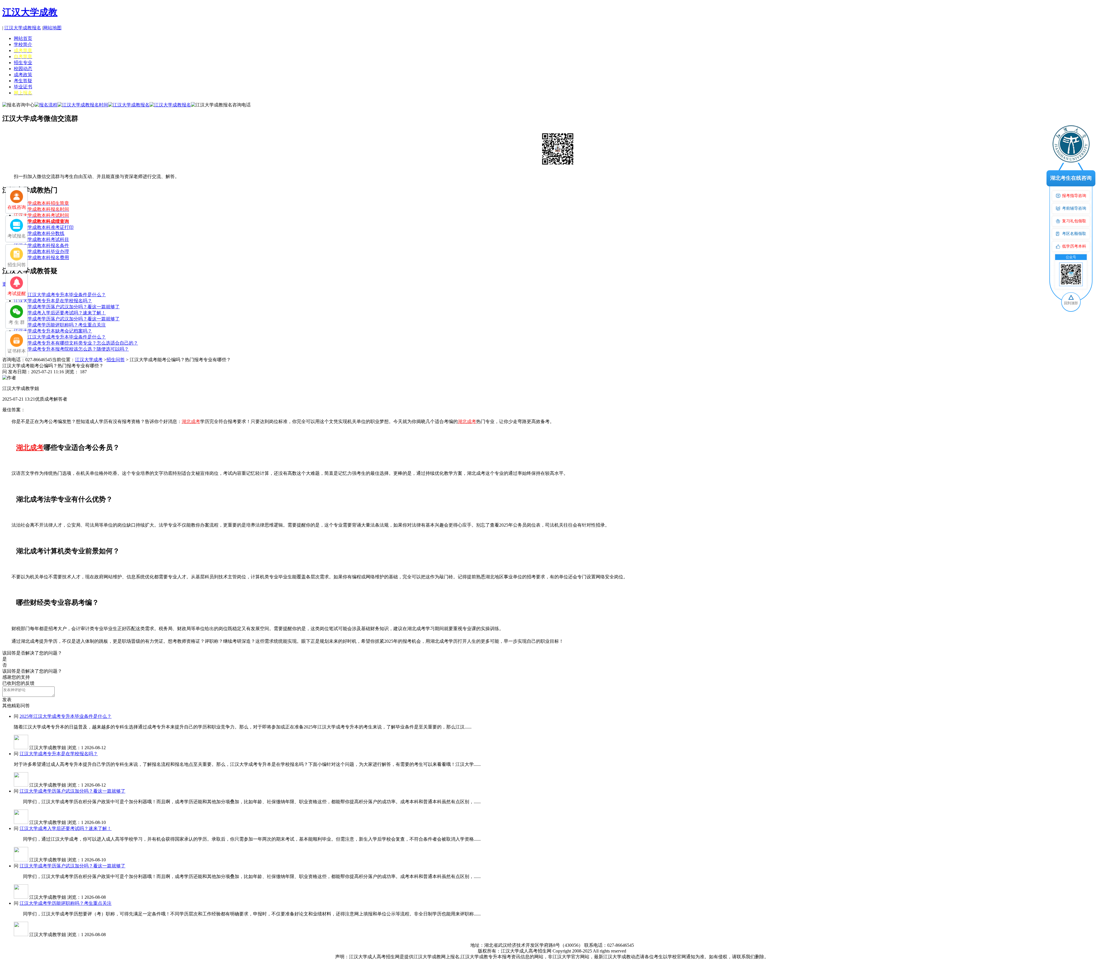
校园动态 (23, 68)
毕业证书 (23, 86)
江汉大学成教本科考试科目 (41, 239)
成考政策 (23, 74)
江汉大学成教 (29, 12)
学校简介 (23, 44)
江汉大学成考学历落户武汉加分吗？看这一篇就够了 (67, 306)
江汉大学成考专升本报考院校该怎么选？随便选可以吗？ (71, 349)
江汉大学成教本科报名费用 (41, 257)
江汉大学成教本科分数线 (39, 233)
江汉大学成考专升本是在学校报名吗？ (53, 300)
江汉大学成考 (89, 359)
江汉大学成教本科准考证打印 (44, 227)
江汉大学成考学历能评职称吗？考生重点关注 (60, 324)
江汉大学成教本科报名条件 (41, 245)
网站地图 (52, 27)
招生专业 (23, 62)
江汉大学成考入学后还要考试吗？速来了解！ (60, 312)
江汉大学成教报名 (22, 27)
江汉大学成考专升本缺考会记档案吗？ (53, 330)
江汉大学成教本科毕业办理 (41, 251)
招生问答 (115, 359)
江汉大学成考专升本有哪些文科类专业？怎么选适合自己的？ (76, 343)
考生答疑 (23, 80)
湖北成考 (191, 421)
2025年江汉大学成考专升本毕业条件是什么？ (60, 294)
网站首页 (23, 38)
